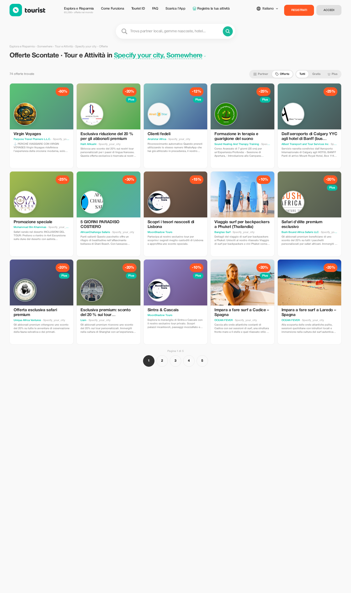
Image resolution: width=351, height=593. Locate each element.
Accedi (329, 10)
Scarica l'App (175, 8)
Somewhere (44, 46)
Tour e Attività (64, 46)
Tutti (302, 74)
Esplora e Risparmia (79, 10)
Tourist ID (138, 8)
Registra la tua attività (213, 8)
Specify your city (85, 46)
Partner (263, 74)
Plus (334, 74)
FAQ (155, 8)
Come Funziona (112, 8)
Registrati (299, 10)
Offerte (284, 74)
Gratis (316, 74)
